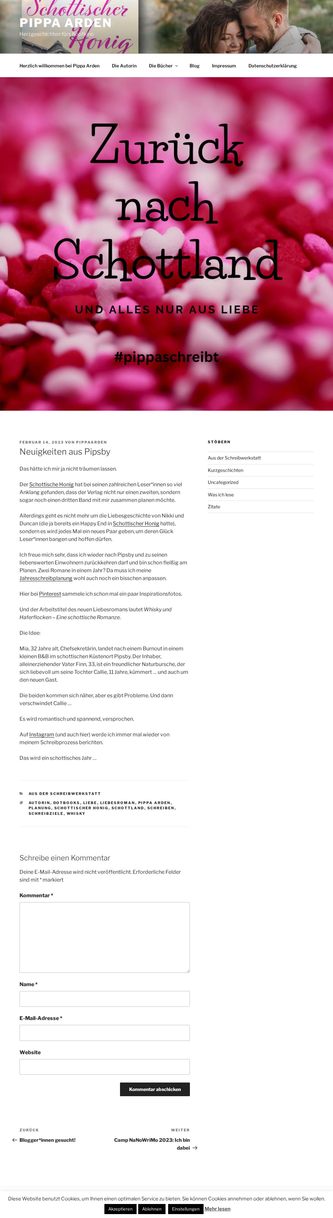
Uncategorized (223, 482)
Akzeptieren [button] (120, 1208)
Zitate (214, 506)
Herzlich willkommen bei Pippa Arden (60, 65)
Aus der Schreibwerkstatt (65, 793)
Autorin (39, 802)
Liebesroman (117, 802)
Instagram (41, 734)
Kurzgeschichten (225, 470)
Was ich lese (221, 494)
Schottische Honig (51, 484)
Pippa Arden (66, 23)
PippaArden (91, 442)
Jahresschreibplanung (46, 578)
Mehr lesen (218, 1209)
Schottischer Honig (136, 523)
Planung (40, 808)
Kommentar (36, 895)
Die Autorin (124, 65)
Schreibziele (46, 813)
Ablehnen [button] (152, 1208)
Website (30, 1052)
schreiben (161, 808)
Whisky (76, 813)
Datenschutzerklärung (272, 65)
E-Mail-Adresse (41, 1018)
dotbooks (66, 802)
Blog (195, 65)
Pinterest (50, 594)
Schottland (128, 808)
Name (29, 984)
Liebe (90, 802)
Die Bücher (161, 65)
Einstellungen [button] (186, 1208)
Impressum (224, 65)
